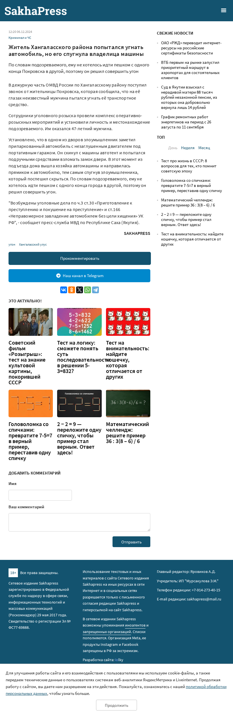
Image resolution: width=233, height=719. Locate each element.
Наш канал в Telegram (83, 275)
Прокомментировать (79, 258)
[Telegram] (95, 289)
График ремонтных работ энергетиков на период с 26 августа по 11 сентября (186, 122)
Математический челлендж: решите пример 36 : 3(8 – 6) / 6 (127, 432)
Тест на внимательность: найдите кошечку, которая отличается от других (127, 359)
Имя (12, 483)
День (172, 147)
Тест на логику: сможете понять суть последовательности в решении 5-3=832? (83, 356)
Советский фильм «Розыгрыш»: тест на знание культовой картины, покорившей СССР (27, 362)
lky (119, 659)
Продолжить (116, 705)
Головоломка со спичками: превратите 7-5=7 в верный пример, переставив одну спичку (30, 441)
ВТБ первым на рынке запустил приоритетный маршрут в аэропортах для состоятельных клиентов (190, 70)
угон (12, 244)
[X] (79, 289)
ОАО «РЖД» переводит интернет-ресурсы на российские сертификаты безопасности (191, 48)
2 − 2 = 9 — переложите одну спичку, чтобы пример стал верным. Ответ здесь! (79, 438)
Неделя (188, 147)
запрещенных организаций (107, 631)
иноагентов (135, 625)
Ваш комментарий (26, 506)
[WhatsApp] (87, 289)
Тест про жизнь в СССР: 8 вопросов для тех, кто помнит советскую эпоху (189, 166)
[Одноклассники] (71, 289)
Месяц (204, 147)
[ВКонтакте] (63, 289)
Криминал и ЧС (20, 37)
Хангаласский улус (33, 244)
